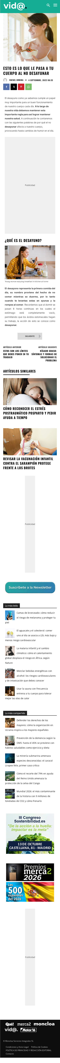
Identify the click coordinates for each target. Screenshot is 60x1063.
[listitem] (30, 526)
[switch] (47, 533)
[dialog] (30, 531)
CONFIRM (19, 589)
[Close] (54, 468)
